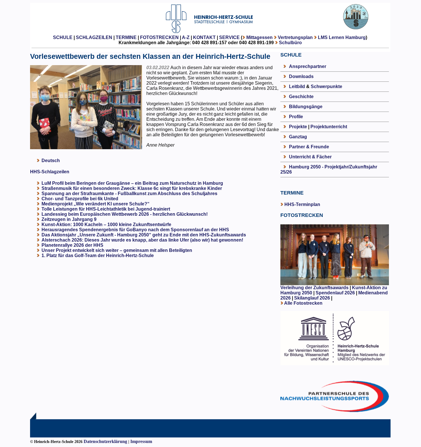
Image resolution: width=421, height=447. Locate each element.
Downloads (301, 76)
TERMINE (126, 37)
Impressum (141, 441)
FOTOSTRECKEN (159, 37)
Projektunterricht (328, 126)
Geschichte (301, 96)
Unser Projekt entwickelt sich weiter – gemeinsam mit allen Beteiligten (117, 250)
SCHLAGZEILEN (94, 37)
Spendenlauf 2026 (335, 292)
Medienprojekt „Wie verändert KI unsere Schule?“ (95, 203)
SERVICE (229, 37)
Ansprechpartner (307, 66)
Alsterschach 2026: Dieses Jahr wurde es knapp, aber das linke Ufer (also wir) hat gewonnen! (142, 240)
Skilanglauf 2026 (312, 298)
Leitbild (297, 86)
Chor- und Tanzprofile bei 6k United (80, 198)
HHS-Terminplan (302, 204)
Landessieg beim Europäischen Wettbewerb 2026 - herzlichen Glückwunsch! (125, 214)
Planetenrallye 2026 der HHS (72, 245)
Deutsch (51, 160)
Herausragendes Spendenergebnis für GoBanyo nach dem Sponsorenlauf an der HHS (135, 229)
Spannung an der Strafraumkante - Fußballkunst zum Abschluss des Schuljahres (129, 193)
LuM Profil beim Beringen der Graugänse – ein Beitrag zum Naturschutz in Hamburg (132, 183)
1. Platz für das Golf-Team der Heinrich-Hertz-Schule (98, 255)
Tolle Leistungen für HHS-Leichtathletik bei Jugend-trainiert (106, 209)
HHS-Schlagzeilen (49, 171)
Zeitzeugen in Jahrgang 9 (69, 219)
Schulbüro (290, 42)
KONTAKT (204, 37)
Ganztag (298, 136)
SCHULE (62, 37)
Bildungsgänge (305, 106)
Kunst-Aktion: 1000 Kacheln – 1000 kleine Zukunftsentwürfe (106, 224)
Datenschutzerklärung (105, 441)
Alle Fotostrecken (303, 303)
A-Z (186, 37)
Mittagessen (259, 37)
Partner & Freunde (309, 146)
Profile (296, 116)
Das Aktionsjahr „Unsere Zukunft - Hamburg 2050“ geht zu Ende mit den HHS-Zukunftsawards (144, 234)
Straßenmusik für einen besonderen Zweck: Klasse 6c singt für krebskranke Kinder (132, 188)
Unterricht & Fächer (310, 156)
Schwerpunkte (326, 86)
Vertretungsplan (295, 37)
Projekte (298, 126)
